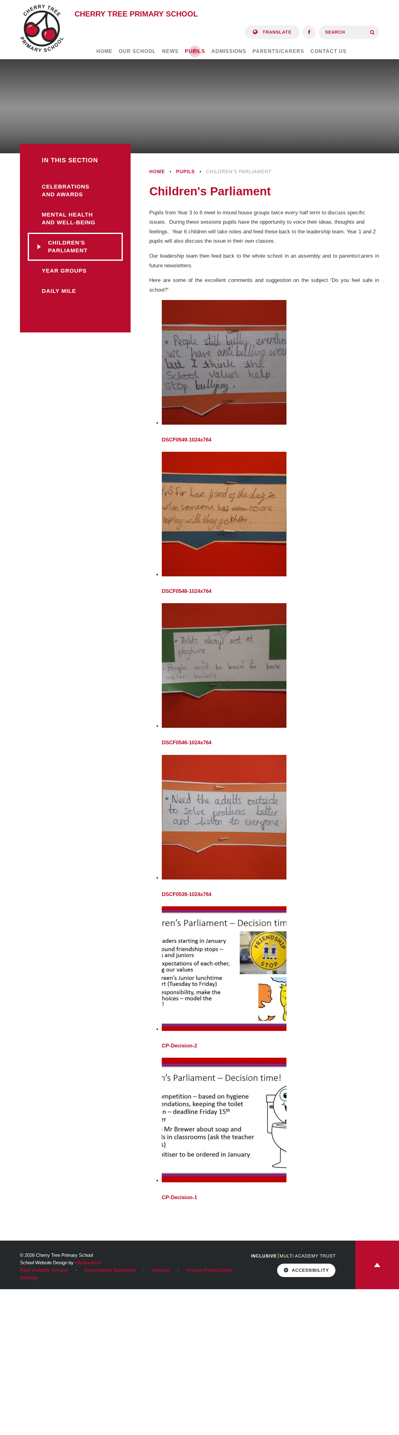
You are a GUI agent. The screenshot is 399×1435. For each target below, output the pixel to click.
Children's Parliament (239, 171)
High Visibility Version (44, 1270)
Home (157, 171)
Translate (276, 32)
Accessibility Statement (110, 1270)
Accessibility (310, 1270)
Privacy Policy (201, 1270)
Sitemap (161, 1270)
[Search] (372, 32)
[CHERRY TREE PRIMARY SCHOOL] (42, 28)
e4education (88, 1262)
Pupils (185, 171)
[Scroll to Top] (377, 1265)
